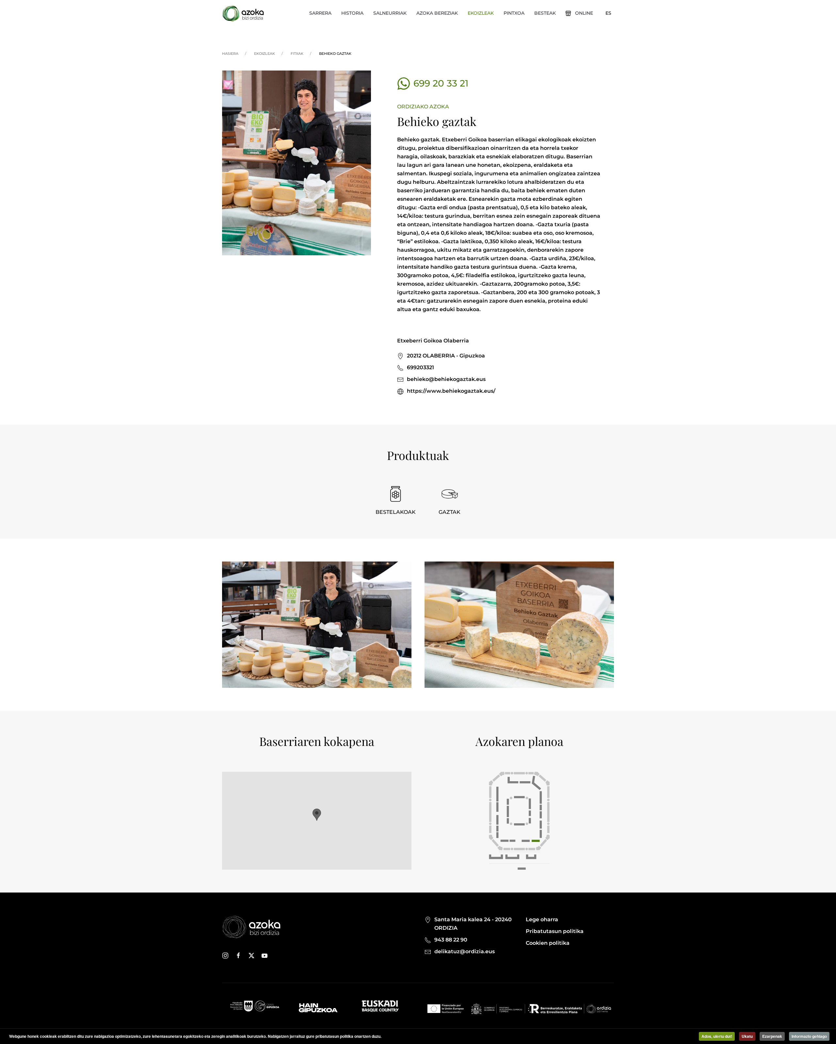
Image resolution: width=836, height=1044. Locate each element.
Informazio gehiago (809, 1036)
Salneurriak (390, 13)
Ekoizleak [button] (481, 13)
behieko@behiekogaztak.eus (446, 379)
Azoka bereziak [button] (437, 13)
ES (608, 13)
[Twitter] (251, 955)
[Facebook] (238, 955)
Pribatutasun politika (555, 931)
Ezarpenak (772, 1036)
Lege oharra (542, 919)
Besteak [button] (545, 13)
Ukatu (747, 1036)
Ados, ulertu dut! (716, 1036)
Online (584, 13)
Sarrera (320, 13)
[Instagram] (225, 955)
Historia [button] (352, 13)
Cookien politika (548, 943)
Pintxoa (514, 13)
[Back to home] (243, 13)
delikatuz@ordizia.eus (464, 951)
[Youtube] (264, 955)
